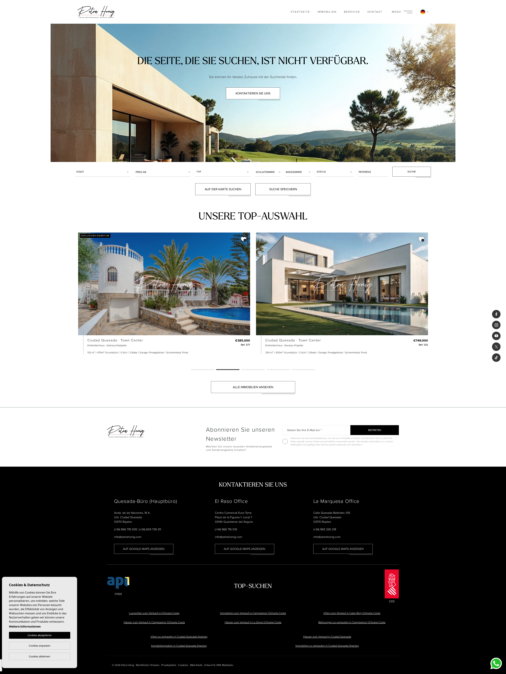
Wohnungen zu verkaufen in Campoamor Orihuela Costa (351, 622)
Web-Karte (196, 665)
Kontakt (375, 12)
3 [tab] (253, 369)
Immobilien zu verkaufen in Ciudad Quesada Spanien (327, 646)
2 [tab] (227, 369)
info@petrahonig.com (127, 537)
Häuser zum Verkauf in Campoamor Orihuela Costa (154, 622)
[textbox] (103, 172)
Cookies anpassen (39, 645)
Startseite (300, 12)
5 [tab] (303, 369)
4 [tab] (278, 369)
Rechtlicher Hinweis (147, 665)
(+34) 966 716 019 (226, 529)
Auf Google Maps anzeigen (143, 549)
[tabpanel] (164, 293)
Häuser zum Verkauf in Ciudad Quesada (327, 637)
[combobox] (102, 172)
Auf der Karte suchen (223, 189)
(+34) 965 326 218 (324, 529)
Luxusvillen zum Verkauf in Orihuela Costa (154, 613)
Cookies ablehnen (39, 656)
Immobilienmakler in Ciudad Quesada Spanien (179, 646)
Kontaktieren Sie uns (253, 93)
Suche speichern (283, 189)
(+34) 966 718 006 (125, 529)
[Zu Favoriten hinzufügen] (243, 239)
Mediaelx (227, 665)
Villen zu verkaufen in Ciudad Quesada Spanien (178, 637)
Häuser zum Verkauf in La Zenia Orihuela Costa (253, 622)
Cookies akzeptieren (40, 635)
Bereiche (352, 12)
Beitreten (374, 430)
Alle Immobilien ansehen (253, 387)
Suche (411, 172)
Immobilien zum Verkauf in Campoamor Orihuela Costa (253, 613)
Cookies (183, 665)
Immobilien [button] (327, 12)
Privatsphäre (168, 665)
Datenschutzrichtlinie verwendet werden (334, 441)
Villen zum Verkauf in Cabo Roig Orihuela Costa (351, 613)
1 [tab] (202, 369)
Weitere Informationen (25, 626)
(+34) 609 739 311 (150, 529)
